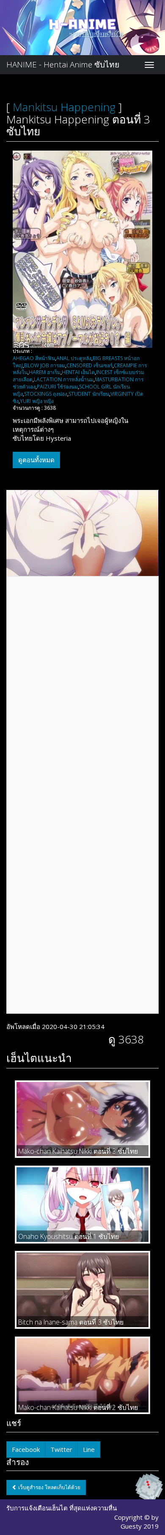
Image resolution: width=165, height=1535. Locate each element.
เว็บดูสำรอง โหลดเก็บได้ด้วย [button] (48, 1487)
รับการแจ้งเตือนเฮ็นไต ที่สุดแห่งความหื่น (61, 1508)
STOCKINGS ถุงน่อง (45, 393)
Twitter (61, 1449)
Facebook (26, 1449)
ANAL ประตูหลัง (73, 358)
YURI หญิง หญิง (37, 401)
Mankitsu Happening (64, 107)
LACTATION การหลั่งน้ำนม (64, 379)
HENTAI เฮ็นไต (78, 372)
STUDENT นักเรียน (89, 393)
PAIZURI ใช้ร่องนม (57, 386)
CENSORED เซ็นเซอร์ (89, 365)
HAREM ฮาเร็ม (44, 372)
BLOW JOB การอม (44, 365)
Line (89, 1449)
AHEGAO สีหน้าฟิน (34, 358)
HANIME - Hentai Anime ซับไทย (62, 64)
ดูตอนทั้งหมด (36, 460)
